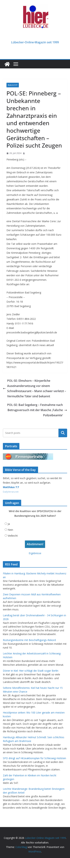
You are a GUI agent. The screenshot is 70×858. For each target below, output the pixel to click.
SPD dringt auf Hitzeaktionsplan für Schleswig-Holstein (34, 758)
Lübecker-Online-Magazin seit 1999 (35, 42)
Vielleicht (13, 535)
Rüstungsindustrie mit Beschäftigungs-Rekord (29, 640)
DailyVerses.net (10, 491)
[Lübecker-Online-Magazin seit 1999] (7, 64)
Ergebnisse (35, 553)
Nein (10, 529)
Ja (9, 524)
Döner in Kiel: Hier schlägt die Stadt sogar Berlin (30, 670)
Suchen (63, 433)
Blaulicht (12, 85)
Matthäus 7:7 (11, 487)
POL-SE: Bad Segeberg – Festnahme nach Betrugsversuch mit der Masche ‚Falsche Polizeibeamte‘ (35, 410)
